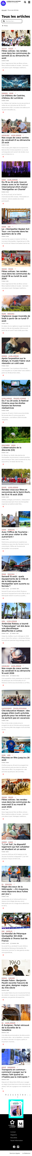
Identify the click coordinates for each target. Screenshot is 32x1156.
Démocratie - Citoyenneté (19, 398)
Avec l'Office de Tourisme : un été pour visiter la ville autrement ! (15, 534)
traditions (4, 48)
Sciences (13, 445)
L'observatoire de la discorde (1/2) (11, 448)
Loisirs (8, 755)
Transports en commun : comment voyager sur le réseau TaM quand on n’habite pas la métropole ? (15, 1073)
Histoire (11, 93)
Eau (2, 884)
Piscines (3, 755)
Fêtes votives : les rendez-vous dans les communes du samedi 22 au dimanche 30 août (16, 54)
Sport (9, 226)
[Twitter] (18, 1147)
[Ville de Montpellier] (20, 1124)
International (11, 529)
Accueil (4, 10)
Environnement (11, 1067)
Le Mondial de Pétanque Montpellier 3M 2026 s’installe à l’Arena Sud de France (14, 937)
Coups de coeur (5, 135)
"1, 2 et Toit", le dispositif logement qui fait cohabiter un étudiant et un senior (15, 846)
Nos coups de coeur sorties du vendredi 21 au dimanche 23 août (16, 140)
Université (4, 841)
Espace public (10, 313)
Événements (5, 93)
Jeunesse (4, 226)
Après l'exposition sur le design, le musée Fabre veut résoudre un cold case (16, 360)
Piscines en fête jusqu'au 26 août (16, 758)
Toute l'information (16, 1140)
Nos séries (13, 1137)
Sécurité (4, 313)
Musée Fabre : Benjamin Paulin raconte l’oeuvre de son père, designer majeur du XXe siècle (15, 984)
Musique (4, 179)
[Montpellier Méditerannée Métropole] (12, 1124)
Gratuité (4, 1067)
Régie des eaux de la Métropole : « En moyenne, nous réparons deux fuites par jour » (15, 890)
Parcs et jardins (6, 445)
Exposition (4, 355)
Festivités (10, 48)
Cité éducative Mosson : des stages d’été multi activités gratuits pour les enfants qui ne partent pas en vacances (16, 714)
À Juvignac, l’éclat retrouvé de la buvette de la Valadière (15, 1027)
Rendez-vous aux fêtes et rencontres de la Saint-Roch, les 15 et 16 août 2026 (16, 492)
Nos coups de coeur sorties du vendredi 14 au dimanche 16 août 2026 (16, 670)
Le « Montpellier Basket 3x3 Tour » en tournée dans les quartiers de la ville (15, 231)
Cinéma (3, 621)
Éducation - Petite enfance (20, 708)
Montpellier (9, 931)
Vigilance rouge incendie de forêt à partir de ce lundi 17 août (16, 318)
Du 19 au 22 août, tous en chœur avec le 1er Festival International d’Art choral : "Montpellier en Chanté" (15, 185)
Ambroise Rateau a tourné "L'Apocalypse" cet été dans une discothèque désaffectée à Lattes (15, 627)
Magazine (13, 1135)
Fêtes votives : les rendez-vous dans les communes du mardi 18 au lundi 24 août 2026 (16, 275)
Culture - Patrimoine (16, 135)
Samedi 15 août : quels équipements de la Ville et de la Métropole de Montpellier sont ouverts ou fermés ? (15, 581)
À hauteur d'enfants (7, 708)
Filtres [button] (6, 25)
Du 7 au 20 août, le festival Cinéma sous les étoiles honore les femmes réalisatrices (15, 404)
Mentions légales (15, 1153)
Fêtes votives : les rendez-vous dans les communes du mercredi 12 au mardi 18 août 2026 (16, 803)
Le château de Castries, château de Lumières (13, 96)
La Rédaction (26, 1153)
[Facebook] (14, 1147)
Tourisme (4, 529)
